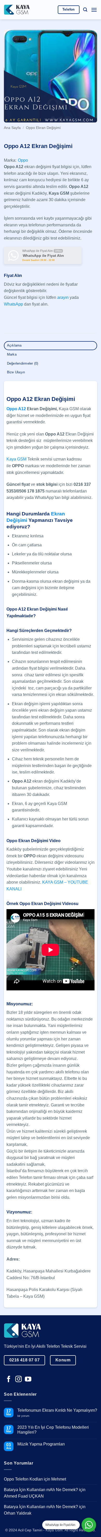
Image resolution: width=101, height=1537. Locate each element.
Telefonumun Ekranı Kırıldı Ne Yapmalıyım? (57, 1410)
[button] (85, 10)
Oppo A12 (16, 409)
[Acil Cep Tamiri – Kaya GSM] (17, 10)
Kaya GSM (16, 459)
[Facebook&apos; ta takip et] (8, 1379)
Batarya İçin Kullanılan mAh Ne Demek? (41, 1489)
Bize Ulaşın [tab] (16, 372)
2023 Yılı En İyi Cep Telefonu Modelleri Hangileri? (53, 1429)
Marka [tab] (12, 354)
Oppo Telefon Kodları (23, 1479)
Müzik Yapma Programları (41, 1444)
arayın (63, 297)
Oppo (23, 160)
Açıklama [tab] (14, 345)
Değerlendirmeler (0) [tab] (22, 363)
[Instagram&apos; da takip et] (18, 1379)
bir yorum (25, 1416)
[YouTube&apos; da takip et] (28, 1379)
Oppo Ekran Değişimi (43, 128)
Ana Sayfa (12, 128)
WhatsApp (13, 304)
